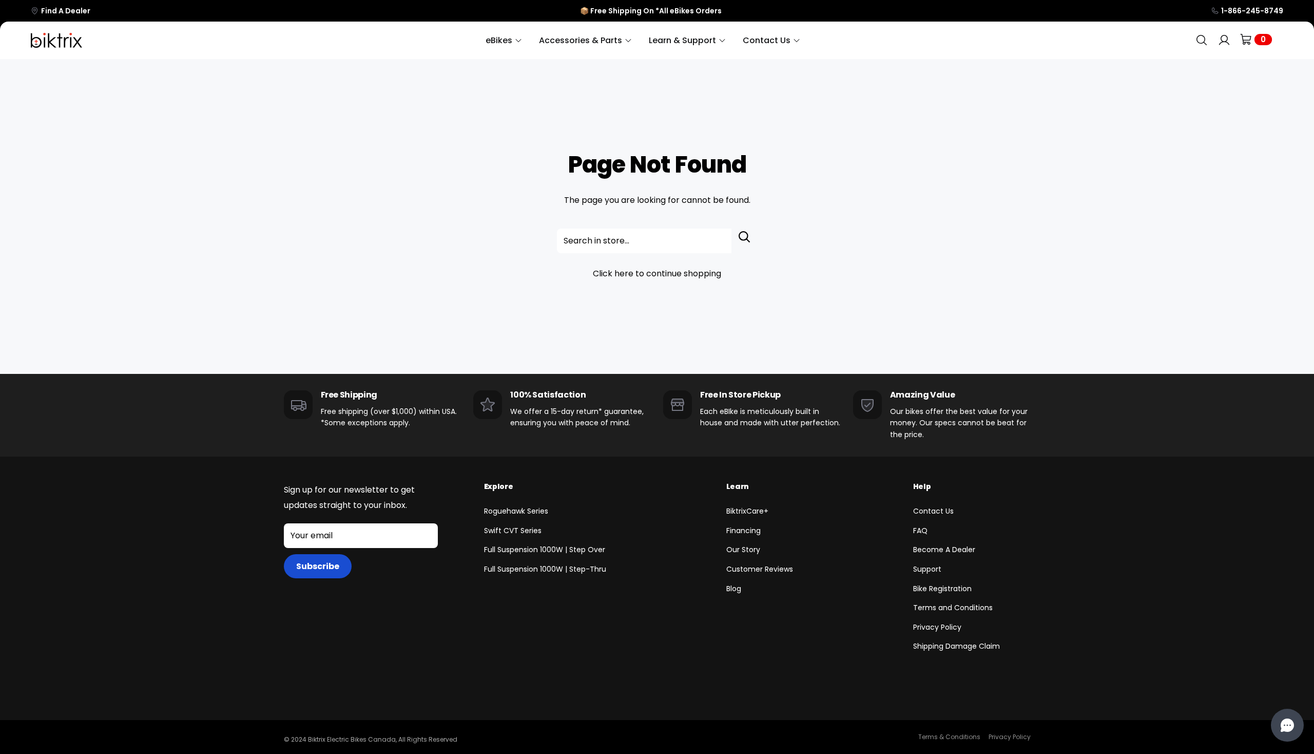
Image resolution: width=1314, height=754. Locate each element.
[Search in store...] (744, 241)
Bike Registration (942, 588)
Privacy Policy (937, 627)
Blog (733, 588)
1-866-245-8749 (1252, 11)
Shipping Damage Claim (956, 646)
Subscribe (317, 566)
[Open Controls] (1287, 725)
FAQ (920, 530)
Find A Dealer (65, 11)
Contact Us (933, 511)
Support (927, 569)
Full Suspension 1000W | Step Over (544, 549)
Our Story (743, 549)
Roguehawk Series (516, 511)
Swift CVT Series (513, 530)
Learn (737, 486)
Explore (498, 486)
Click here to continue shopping (657, 273)
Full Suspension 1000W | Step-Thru (545, 569)
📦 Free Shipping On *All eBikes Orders (651, 11)
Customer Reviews (759, 569)
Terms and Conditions (953, 607)
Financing (743, 530)
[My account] (1224, 40)
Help (922, 486)
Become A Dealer (944, 549)
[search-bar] (1201, 40)
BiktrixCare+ (747, 511)
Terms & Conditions (949, 736)
